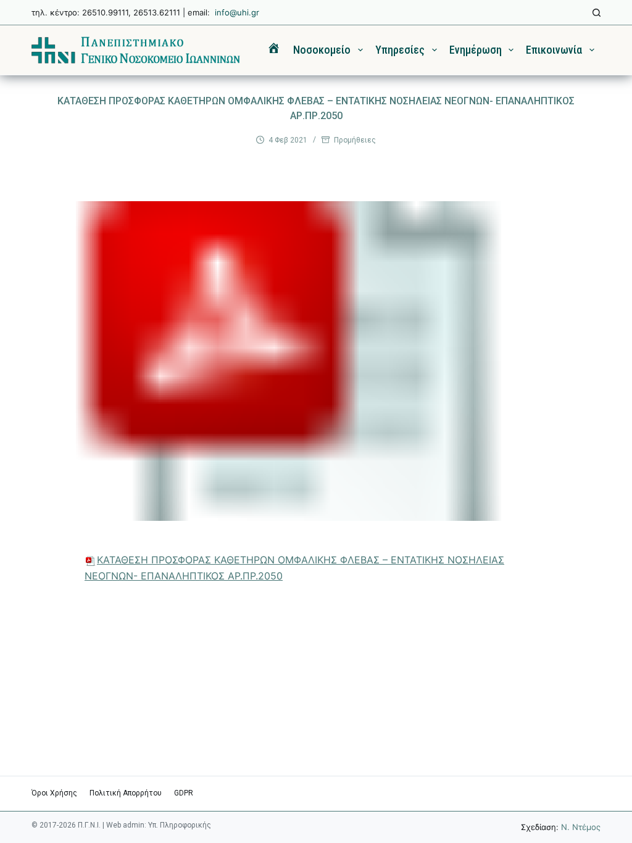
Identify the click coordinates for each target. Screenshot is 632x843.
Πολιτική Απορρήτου (125, 793)
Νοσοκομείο (322, 49)
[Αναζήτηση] (596, 13)
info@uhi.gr (237, 12)
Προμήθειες (355, 140)
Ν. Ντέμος (581, 827)
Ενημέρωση (475, 49)
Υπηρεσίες (400, 49)
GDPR (183, 793)
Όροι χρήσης (54, 793)
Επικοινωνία (554, 49)
